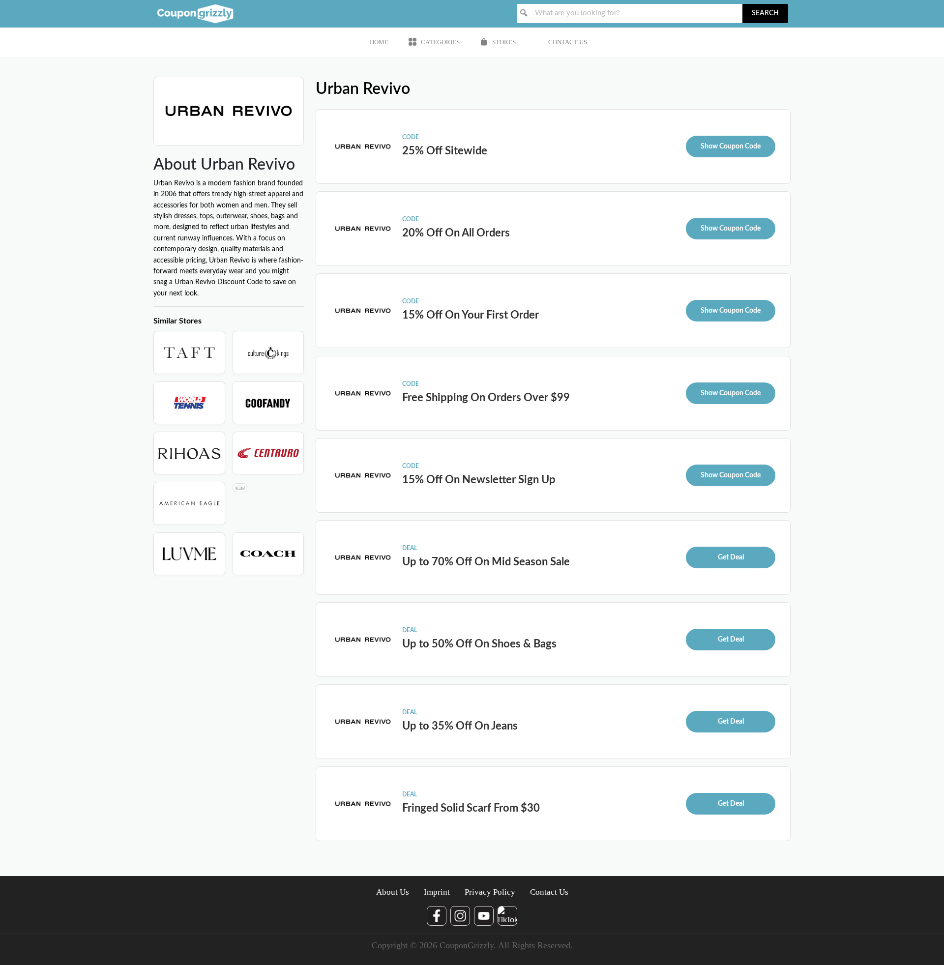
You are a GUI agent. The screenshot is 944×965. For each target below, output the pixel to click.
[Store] (189, 352)
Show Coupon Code (731, 146)
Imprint (437, 892)
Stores (504, 42)
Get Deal (731, 557)
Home (379, 42)
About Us (392, 892)
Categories (440, 42)
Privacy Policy (490, 892)
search (765, 13)
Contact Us (567, 42)
